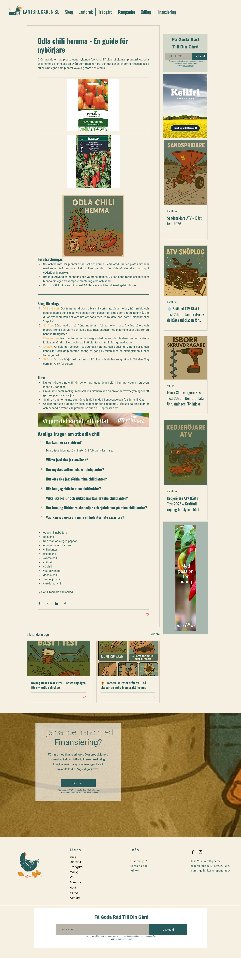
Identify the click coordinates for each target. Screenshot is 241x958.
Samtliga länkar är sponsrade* (210, 870)
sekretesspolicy (188, 65)
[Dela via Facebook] (39, 603)
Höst (73, 887)
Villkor (134, 870)
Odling (74, 872)
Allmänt (75, 898)
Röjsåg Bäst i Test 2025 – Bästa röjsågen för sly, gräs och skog (58, 685)
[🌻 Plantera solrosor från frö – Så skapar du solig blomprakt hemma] (128, 658)
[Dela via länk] (65, 603)
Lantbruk (172, 211)
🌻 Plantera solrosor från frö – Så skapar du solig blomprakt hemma (123, 685)
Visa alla (155, 634)
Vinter (170, 385)
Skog (73, 857)
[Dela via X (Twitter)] (48, 603)
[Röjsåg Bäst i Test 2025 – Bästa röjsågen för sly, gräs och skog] (58, 658)
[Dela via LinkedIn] (56, 603)
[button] (93, 442)
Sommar (75, 882)
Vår (72, 877)
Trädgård (76, 867)
